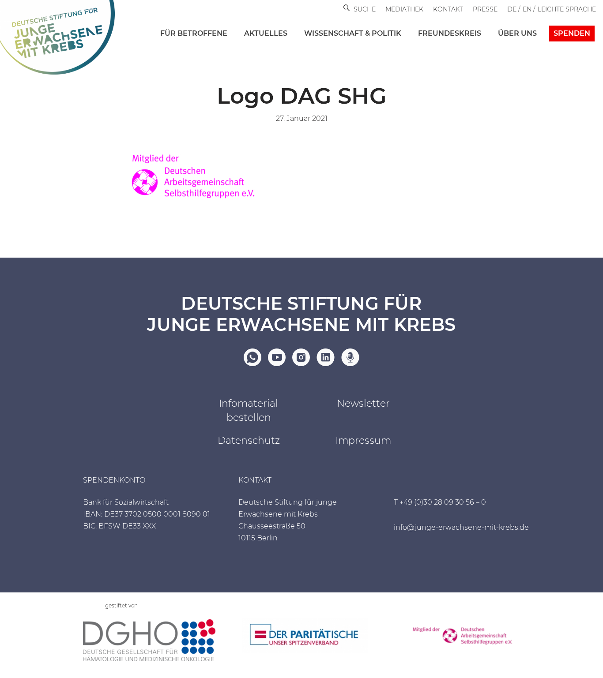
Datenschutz (249, 440)
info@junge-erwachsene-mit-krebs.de (461, 527)
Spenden (572, 33)
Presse (485, 9)
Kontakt (448, 9)
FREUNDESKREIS (449, 33)
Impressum (363, 440)
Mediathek (404, 9)
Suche (365, 9)
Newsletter (363, 403)
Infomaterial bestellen (248, 410)
